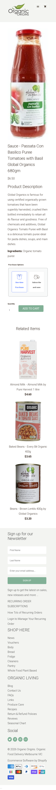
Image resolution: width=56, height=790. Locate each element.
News (11, 638)
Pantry (11, 666)
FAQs (11, 695)
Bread (11, 652)
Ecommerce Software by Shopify (27, 760)
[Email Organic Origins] (26, 739)
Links (11, 700)
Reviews (13, 718)
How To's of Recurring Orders (25, 612)
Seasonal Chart (17, 723)
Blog (10, 686)
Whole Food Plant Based (22, 670)
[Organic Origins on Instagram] (20, 739)
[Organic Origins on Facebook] (15, 739)
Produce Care (16, 704)
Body (11, 647)
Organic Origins (26, 749)
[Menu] (38, 6)
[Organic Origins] (18, 12)
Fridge (11, 656)
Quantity (11, 304)
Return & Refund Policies (22, 714)
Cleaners (13, 661)
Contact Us (14, 690)
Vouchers (13, 642)
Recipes (12, 709)
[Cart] (45, 6)
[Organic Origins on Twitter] (10, 739)
